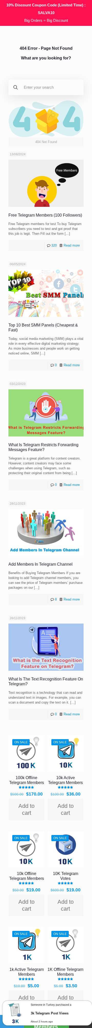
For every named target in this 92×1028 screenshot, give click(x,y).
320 (54, 245)
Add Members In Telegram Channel (40, 564)
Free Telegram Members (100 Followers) (45, 215)
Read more (72, 245)
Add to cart (26, 809)
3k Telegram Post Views (49, 1013)
